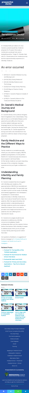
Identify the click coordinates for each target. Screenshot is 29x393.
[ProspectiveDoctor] (7, 3)
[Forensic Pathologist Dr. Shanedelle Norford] (7, 307)
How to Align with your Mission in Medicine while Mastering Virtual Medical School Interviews (20, 316)
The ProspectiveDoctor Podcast (9, 31)
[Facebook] (3, 274)
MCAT (14, 344)
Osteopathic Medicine (14, 353)
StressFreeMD (19, 297)
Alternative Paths (14, 358)
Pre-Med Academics (14, 336)
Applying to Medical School (14, 350)
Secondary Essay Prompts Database (14, 328)
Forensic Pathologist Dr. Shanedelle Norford (7, 314)
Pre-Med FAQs (14, 333)
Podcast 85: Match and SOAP (13, 259)
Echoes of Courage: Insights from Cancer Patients (7, 299)
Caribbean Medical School (14, 355)
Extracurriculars (14, 338)
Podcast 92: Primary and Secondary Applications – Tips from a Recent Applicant (15, 264)
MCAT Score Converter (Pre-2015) (14, 331)
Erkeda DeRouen (7, 38)
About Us (14, 365)
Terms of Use (14, 386)
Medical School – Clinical (14, 363)
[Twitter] (6, 274)
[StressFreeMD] (21, 292)
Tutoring (14, 346)
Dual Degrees (14, 341)
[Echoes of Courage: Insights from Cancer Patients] (7, 292)
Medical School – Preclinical (14, 360)
